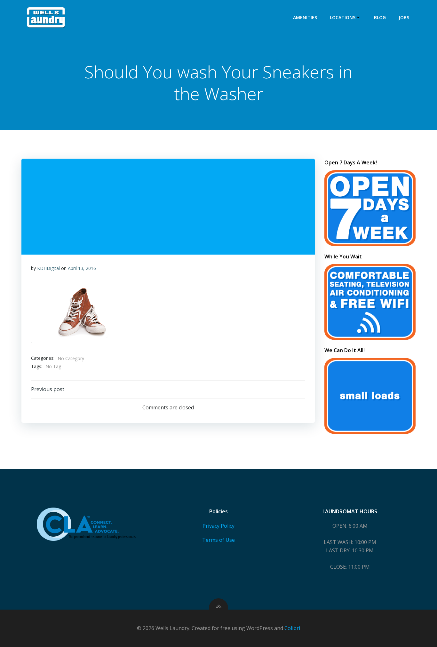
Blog (380, 17)
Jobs (404, 17)
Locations (342, 17)
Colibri (292, 628)
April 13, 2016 (82, 268)
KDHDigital (48, 268)
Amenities (305, 17)
